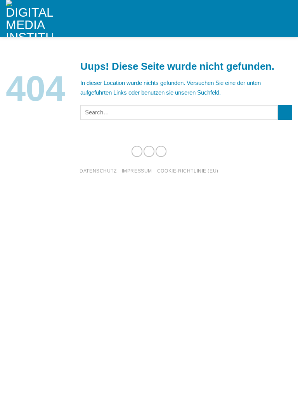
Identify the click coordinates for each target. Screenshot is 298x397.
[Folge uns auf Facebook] (137, 151)
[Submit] (285, 112)
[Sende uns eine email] (161, 151)
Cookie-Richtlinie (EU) (187, 170)
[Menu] (287, 18)
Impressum (137, 170)
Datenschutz (98, 170)
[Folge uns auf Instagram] (149, 151)
